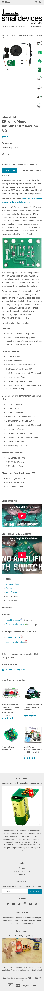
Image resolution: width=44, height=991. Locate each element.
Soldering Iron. (12, 583)
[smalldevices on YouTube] (30, 904)
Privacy (22, 874)
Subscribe (35, 891)
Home (4, 35)
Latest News (22, 778)
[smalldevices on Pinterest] (19, 904)
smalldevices (22, 978)
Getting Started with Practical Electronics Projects (22, 783)
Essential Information (15, 624)
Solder (9, 588)
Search (22, 868)
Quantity (5, 153)
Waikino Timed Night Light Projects (22, 936)
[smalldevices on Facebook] (13, 904)
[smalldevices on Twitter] (7, 904)
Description (7, 143)
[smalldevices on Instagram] (24, 904)
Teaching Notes (13, 619)
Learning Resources (22, 871)
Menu (7, 2)
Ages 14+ (12, 35)
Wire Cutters (11, 592)
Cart (40, 2)
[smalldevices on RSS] (36, 904)
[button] (8, 718)
